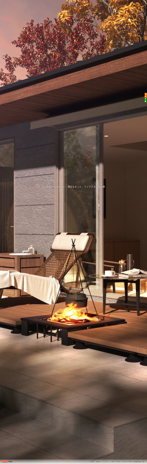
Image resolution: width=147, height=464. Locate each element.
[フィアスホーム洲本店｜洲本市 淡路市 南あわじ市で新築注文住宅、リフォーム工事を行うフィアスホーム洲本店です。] (7, 461)
